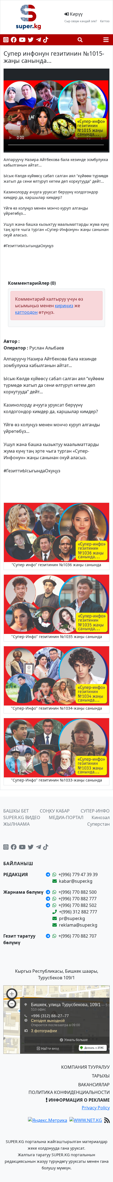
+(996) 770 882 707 (77, 936)
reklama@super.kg (78, 925)
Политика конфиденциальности (69, 1092)
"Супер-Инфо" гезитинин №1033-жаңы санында (56, 780)
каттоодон (26, 312)
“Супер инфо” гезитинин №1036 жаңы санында (56, 564)
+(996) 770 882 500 (77, 892)
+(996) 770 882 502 (77, 905)
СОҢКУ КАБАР (55, 811)
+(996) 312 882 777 (78, 912)
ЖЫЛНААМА (16, 824)
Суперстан (98, 824)
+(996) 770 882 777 (77, 899)
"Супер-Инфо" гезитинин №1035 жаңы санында (56, 636)
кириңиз (64, 306)
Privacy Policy (96, 1108)
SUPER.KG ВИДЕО (21, 817)
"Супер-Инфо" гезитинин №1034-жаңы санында (56, 708)
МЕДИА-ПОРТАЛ (66, 817)
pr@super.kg (72, 918)
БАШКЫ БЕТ (16, 811)
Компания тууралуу (85, 1067)
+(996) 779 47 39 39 (78, 874)
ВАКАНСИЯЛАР (94, 1085)
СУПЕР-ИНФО (95, 811)
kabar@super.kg (75, 881)
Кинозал (101, 817)
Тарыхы (101, 1076)
